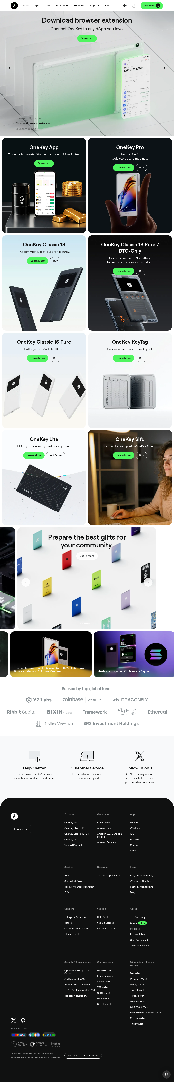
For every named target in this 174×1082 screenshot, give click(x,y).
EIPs (66, 892)
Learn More (123, 167)
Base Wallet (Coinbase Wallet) (146, 1012)
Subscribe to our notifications (83, 1055)
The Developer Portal (108, 875)
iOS (132, 833)
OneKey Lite (70, 839)
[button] (37, 5)
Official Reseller (72, 934)
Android (134, 839)
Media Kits (136, 928)
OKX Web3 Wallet (139, 1007)
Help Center (103, 917)
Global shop (103, 822)
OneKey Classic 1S (74, 828)
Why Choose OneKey (141, 875)
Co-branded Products (76, 928)
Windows (135, 828)
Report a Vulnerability (75, 995)
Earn (144, 654)
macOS (134, 822)
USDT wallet (103, 992)
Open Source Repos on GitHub (76, 972)
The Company (137, 917)
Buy (141, 167)
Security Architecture (141, 886)
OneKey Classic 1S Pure (77, 833)
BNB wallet (103, 998)
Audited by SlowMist (75, 979)
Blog (132, 892)
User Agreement (139, 940)
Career (134, 923)
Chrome (134, 845)
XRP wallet (102, 987)
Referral (68, 922)
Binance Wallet (138, 1001)
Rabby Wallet (137, 984)
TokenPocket (137, 995)
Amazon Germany (106, 842)
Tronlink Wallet (138, 990)
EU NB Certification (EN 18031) (80, 990)
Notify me (55, 455)
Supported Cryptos (74, 881)
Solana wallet (104, 981)
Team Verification (139, 945)
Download (148, 5)
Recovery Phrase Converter (79, 886)
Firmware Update (106, 928)
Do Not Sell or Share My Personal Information (32, 1053)
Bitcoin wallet (104, 970)
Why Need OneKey (140, 881)
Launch (87, 38)
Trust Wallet (136, 1023)
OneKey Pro (70, 822)
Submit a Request (106, 922)
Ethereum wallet (106, 976)
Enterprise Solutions (75, 917)
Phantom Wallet (138, 979)
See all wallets (104, 1004)
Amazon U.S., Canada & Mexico (109, 835)
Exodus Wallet (137, 1018)
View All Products (73, 845)
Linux (133, 850)
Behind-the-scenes (98, 548)
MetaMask (136, 973)
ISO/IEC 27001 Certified (77, 984)
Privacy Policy (137, 934)
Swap (67, 875)
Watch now (71, 548)
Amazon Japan (105, 828)
